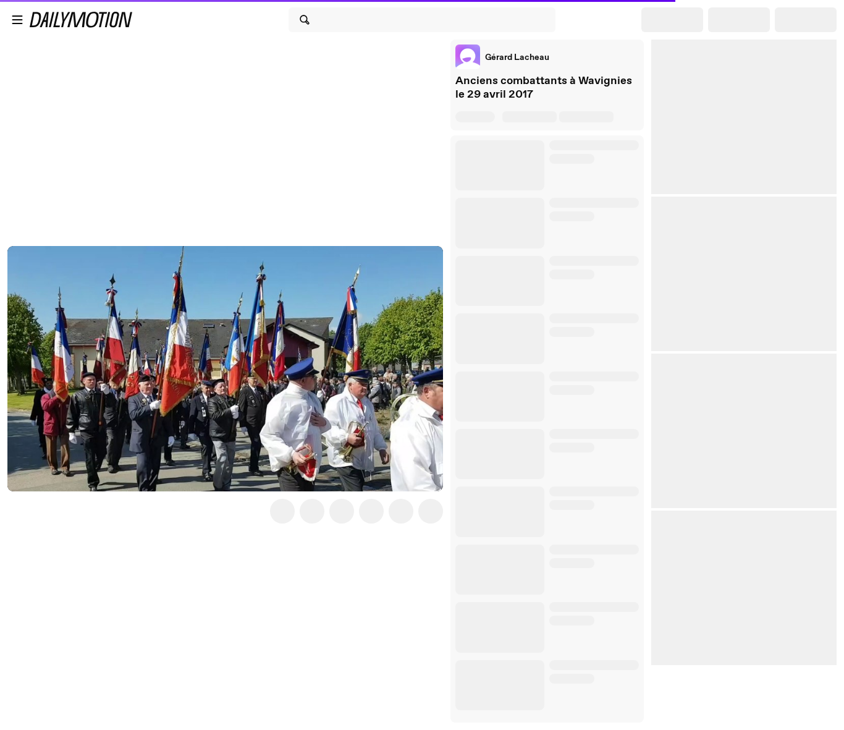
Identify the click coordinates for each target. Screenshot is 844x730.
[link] (502, 57)
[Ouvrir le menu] (17, 19)
